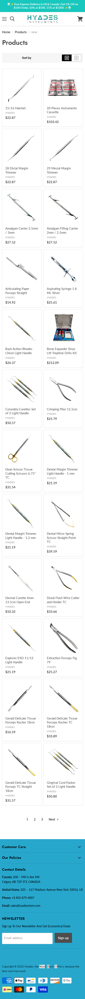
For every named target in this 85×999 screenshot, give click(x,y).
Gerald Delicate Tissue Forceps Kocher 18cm (20, 720)
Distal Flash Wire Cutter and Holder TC (63, 600)
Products (21, 32)
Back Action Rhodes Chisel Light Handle (18, 351)
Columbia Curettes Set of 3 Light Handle (20, 411)
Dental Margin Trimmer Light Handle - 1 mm (62, 471)
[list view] (76, 58)
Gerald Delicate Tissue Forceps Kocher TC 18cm (62, 722)
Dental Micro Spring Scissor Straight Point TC (61, 537)
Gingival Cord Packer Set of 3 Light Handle (61, 785)
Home (6, 32)
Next (52, 819)
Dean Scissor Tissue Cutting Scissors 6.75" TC (20, 473)
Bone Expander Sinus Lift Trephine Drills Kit (62, 351)
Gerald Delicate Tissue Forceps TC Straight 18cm (20, 786)
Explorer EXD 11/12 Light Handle (19, 660)
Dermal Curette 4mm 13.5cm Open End (19, 600)
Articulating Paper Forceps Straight (17, 291)
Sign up (63, 938)
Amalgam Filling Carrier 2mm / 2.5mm (62, 230)
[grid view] (67, 58)
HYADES (10, 112)
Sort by (26, 58)
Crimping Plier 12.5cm (62, 409)
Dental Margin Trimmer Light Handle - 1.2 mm (20, 536)
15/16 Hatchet (15, 108)
